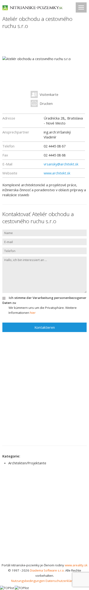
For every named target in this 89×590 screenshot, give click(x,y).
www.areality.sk (76, 565)
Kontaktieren (44, 327)
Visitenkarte (49, 94)
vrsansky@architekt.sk (61, 164)
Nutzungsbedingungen (28, 581)
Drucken (46, 103)
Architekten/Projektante (27, 463)
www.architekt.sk (57, 173)
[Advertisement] (44, 515)
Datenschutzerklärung (62, 581)
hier (33, 313)
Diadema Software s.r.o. (47, 570)
